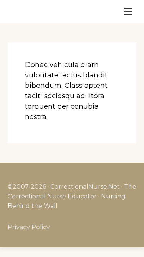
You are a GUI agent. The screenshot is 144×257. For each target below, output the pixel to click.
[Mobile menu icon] (128, 12)
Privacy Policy (29, 227)
